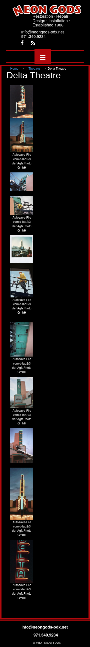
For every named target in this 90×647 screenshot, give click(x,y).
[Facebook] (22, 43)
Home (14, 68)
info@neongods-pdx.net (45, 627)
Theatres (34, 68)
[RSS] (33, 43)
